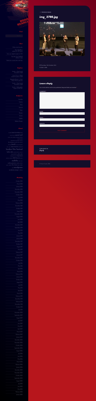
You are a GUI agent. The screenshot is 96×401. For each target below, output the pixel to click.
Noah (13, 71)
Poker (21, 110)
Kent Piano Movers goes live (17, 80)
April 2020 (20, 222)
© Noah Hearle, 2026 (44, 163)
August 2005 (19, 381)
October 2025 (19, 181)
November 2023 (19, 192)
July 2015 (20, 285)
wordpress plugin (14, 170)
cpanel (17, 135)
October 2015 (19, 279)
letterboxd (20, 146)
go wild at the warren (18, 142)
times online (20, 165)
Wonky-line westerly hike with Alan (14, 60)
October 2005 (19, 375)
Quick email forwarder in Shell (18, 72)
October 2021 (19, 208)
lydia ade (10, 152)
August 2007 (20, 318)
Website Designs (19, 121)
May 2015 (20, 288)
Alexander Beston (14, 79)
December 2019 (19, 225)
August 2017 (20, 246)
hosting (9, 144)
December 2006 (19, 339)
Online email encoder (17, 47)
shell (14, 158)
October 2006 (19, 345)
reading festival (13, 155)
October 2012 (19, 307)
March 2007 (20, 331)
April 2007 (20, 329)
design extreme (19, 137)
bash (13, 132)
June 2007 (20, 323)
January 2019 (19, 236)
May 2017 (20, 249)
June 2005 (20, 386)
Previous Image (46, 12)
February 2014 (19, 301)
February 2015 (19, 296)
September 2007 (19, 315)
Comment (43, 91)
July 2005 (20, 383)
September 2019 (19, 227)
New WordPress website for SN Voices (17, 50)
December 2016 (19, 257)
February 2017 (19, 252)
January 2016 (19, 277)
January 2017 (19, 255)
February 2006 (19, 364)
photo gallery (17, 154)
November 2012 (19, 304)
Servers (21, 115)
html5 (14, 144)
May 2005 (20, 389)
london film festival (14, 149)
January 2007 (19, 337)
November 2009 (19, 312)
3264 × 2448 (44, 67)
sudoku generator (12, 163)
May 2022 (20, 200)
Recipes (21, 113)
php (22, 154)
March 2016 (20, 271)
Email (41, 117)
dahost (14, 137)
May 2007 (20, 326)
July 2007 (20, 320)
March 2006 (20, 361)
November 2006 (19, 342)
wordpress (18, 167)
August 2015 (20, 282)
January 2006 (19, 367)
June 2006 (20, 356)
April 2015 (20, 290)
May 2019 (20, 233)
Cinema (21, 102)
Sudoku (21, 118)
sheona (18, 158)
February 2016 (19, 274)
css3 (21, 135)
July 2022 (20, 197)
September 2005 (19, 378)
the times (14, 165)
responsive (20, 156)
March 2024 (20, 184)
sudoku (15, 161)
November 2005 (19, 372)
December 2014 (19, 298)
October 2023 (19, 194)
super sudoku (8, 165)
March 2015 (20, 293)
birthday (17, 132)
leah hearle (14, 146)
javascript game (19, 144)
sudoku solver (19, 163)
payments (21, 152)
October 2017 (19, 244)
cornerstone (12, 135)
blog (21, 132)
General (21, 107)
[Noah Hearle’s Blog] (21, 15)
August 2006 (19, 350)
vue (12, 167)
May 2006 (20, 359)
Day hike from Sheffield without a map (17, 57)
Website (42, 123)
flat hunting (10, 142)
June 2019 (20, 230)
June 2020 (20, 219)
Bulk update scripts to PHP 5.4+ (18, 88)
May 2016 (20, 266)
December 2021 (19, 205)
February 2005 (19, 391)
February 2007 (19, 334)
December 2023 (19, 189)
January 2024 (19, 186)
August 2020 (20, 216)
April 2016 (20, 268)
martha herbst (16, 152)
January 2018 (19, 238)
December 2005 (19, 370)
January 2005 (19, 394)
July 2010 (20, 309)
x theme (21, 170)
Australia (20, 99)
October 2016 (19, 260)
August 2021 (20, 211)
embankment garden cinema (17, 140)
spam (21, 158)
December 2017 (19, 241)
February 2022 (19, 203)
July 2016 (20, 263)
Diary (21, 104)
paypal (12, 154)
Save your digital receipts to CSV (15, 54)
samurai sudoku (9, 158)
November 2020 (19, 214)
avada (9, 132)
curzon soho (10, 137)
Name (41, 111)
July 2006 (20, 353)
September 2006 (19, 348)
